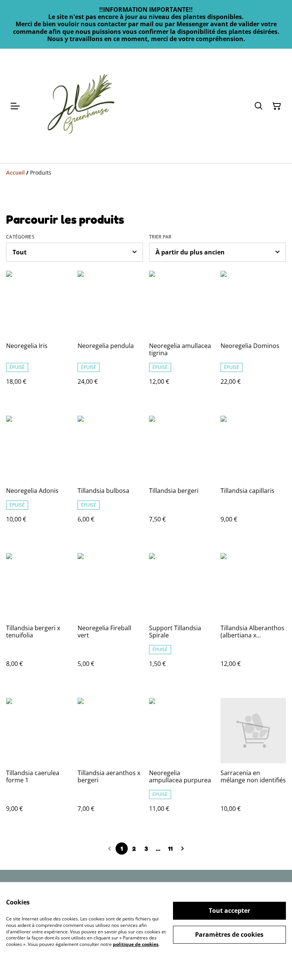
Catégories (20, 237)
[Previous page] (109, 848)
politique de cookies (136, 944)
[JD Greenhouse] (80, 105)
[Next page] (182, 848)
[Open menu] (15, 106)
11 (170, 848)
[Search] (258, 106)
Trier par (160, 237)
